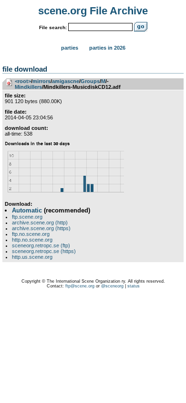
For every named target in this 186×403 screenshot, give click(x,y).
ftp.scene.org (27, 217)
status (133, 286)
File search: (53, 27)
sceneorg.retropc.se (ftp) (41, 245)
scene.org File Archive (93, 11)
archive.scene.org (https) (41, 228)
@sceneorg (112, 286)
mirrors (41, 81)
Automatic (27, 210)
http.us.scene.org (32, 257)
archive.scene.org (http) (40, 222)
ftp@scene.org (79, 286)
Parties (69, 48)
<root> (23, 81)
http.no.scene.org (32, 240)
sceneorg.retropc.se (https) (44, 251)
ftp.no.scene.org (31, 234)
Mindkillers (28, 87)
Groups (90, 81)
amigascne (65, 81)
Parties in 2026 (107, 48)
